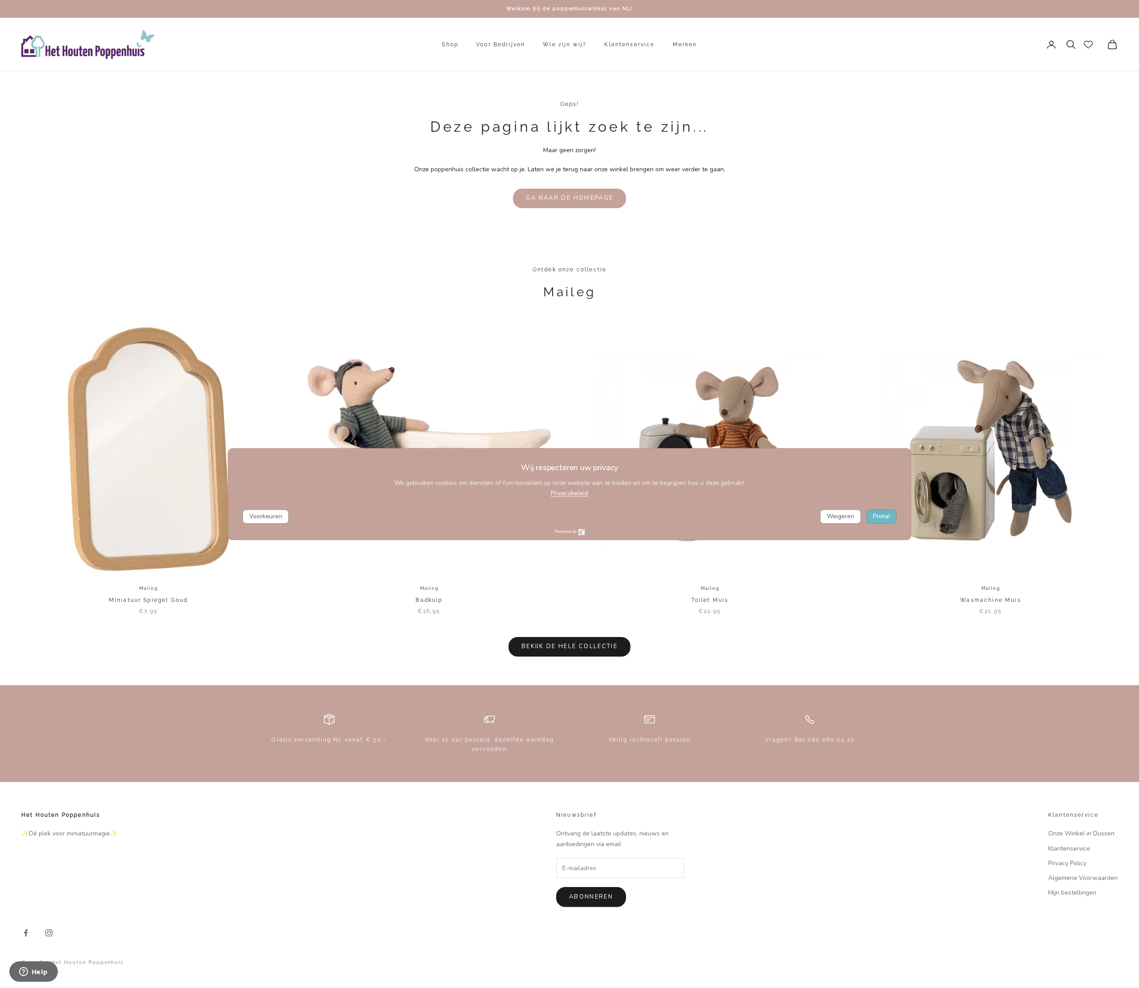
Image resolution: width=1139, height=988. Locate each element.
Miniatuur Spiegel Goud (148, 600)
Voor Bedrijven (500, 44)
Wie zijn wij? (564, 44)
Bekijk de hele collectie (569, 646)
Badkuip (429, 600)
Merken (685, 44)
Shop (450, 44)
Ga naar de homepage (569, 198)
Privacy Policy (1067, 863)
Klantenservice (629, 44)
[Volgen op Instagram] (48, 932)
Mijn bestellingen (1072, 892)
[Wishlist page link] (1088, 44)
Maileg (148, 588)
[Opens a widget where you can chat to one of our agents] (33, 972)
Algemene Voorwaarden (1083, 878)
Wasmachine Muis (990, 600)
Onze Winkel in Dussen (1081, 833)
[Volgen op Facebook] (25, 932)
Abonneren (591, 897)
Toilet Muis (710, 600)
